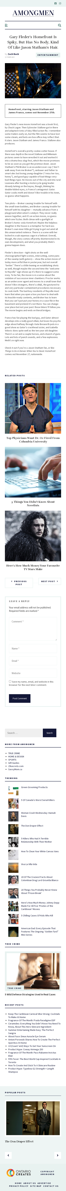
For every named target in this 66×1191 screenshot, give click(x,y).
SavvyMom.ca (15, 769)
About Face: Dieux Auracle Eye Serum (27, 1036)
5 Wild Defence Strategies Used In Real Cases (30, 994)
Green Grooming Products (34, 787)
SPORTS (12, 759)
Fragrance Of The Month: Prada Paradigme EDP (31, 1020)
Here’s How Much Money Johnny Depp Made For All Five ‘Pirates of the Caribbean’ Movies (40, 906)
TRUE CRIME (14, 753)
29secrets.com (16, 766)
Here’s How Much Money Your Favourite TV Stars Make (33, 567)
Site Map (35, 1186)
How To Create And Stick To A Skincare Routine (31, 1065)
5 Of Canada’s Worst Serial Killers (38, 800)
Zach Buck (13, 54)
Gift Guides (13, 762)
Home (18, 1183)
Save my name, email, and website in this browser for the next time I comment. (31, 683)
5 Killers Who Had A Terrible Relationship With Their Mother (36, 840)
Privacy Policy (18, 1186)
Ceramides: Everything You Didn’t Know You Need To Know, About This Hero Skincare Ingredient (34, 1025)
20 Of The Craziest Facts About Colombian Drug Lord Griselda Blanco (39, 878)
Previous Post (20, 583)
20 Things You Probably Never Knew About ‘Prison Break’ (39, 891)
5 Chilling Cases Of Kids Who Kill (37, 915)
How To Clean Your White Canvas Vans (40, 851)
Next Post (48, 581)
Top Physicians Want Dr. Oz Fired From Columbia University (33, 439)
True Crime (14, 988)
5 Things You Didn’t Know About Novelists (33, 503)
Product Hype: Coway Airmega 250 (25, 1049)
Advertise (44, 1183)
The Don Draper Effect (32, 825)
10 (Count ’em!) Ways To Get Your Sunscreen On (32, 1046)
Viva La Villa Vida (29, 864)
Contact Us (51, 1186)
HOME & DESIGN (16, 756)
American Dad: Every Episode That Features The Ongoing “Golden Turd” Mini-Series (39, 931)
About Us (30, 1183)
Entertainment (48, 55)
